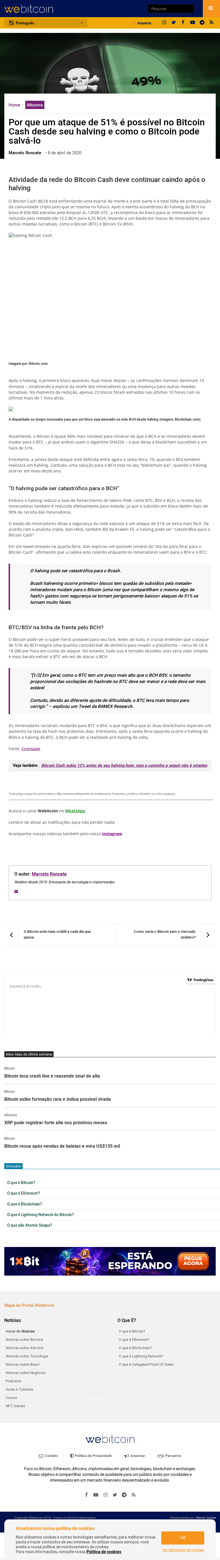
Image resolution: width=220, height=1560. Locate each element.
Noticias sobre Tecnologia (27, 1356)
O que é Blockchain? (24, 1204)
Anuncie (144, 23)
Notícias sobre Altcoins (25, 1348)
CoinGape (30, 748)
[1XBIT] (110, 1261)
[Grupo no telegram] (202, 23)
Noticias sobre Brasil (22, 1364)
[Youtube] (192, 23)
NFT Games (15, 1406)
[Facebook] (183, 23)
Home (15, 105)
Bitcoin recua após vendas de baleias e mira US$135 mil (62, 1146)
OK (183, 1538)
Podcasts (13, 1381)
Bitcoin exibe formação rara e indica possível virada (57, 1099)
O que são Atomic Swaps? (29, 1225)
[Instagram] (164, 23)
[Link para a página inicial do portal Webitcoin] (110, 1439)
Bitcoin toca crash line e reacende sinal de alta (52, 1076)
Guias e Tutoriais (19, 1389)
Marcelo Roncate (49, 874)
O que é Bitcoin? (21, 1183)
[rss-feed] (211, 23)
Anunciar (137, 1455)
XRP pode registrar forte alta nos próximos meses (55, 1123)
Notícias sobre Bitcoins (24, 1339)
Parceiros (172, 1455)
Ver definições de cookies (183, 1550)
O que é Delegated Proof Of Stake (146, 1364)
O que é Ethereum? (23, 1193)
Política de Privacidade (93, 1455)
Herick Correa (206, 1517)
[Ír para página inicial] (73, 9)
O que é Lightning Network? (141, 1356)
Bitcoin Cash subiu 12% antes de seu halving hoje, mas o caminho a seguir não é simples (124, 766)
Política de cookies (104, 1552)
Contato (51, 1455)
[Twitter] (173, 23)
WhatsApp (75, 810)
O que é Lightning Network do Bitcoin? (40, 1215)
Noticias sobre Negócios (26, 1372)
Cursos (11, 1397)
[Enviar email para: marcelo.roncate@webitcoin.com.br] (16, 891)
